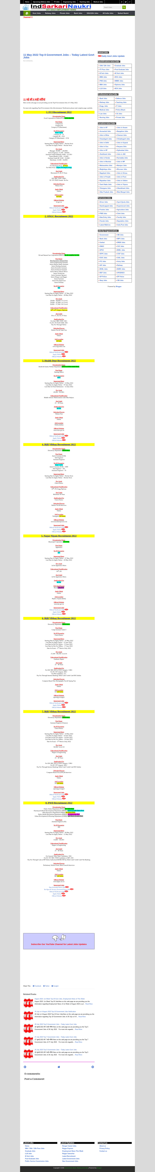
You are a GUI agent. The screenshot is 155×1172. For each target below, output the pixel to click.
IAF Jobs (103, 265)
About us (103, 1146)
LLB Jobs (28, 1153)
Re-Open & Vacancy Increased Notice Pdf (57, 889)
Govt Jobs (37, 13)
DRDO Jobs (121, 242)
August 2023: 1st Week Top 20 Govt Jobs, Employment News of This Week (60, 999)
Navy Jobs (103, 280)
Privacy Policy (105, 1148)
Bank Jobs (78, 13)
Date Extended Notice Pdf (57, 887)
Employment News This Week (72, 1151)
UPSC (102, 250)
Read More (89, 1004)
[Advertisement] (59, 35)
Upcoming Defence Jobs (41, 2)
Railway (120, 265)
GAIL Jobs (120, 258)
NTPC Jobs (104, 254)
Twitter (47, 986)
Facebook (37, 986)
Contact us (103, 1151)
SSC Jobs (120, 246)
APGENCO (120, 273)
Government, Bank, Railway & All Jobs (76, 1168)
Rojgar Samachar (68, 1153)
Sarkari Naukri (123, 13)
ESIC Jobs (103, 258)
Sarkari (102, 242)
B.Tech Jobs (29, 1156)
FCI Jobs (103, 261)
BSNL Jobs (104, 269)
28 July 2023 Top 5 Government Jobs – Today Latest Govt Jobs (56, 1024)
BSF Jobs (103, 273)
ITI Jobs (57, 2)
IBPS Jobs (120, 239)
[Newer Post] (25, 1066)
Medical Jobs (98, 2)
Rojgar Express (67, 1148)
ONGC (102, 246)
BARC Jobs (121, 269)
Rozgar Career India (69, 1146)
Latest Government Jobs (70, 1159)
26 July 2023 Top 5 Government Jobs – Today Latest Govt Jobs (56, 1050)
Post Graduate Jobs (32, 1159)
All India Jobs (108, 13)
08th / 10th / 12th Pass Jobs (34, 1148)
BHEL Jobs (121, 250)
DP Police (120, 276)
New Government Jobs (70, 1161)
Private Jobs (65, 13)
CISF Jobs (120, 254)
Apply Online (57, 529)
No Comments (27, 61)
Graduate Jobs (30, 1151)
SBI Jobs (120, 235)
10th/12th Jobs (92, 13)
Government (104, 235)
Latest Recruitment (68, 1156)
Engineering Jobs (69, 2)
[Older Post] (93, 1066)
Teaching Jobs (85, 2)
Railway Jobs (50, 13)
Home (27, 2)
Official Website (57, 532)
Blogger (118, 286)
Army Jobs (121, 261)
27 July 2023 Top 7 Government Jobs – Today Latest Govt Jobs (56, 1037)
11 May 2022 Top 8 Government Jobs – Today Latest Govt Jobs (58, 56)
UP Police (103, 276)
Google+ (56, 986)
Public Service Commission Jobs (37, 1161)
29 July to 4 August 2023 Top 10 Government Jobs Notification (55, 1011)
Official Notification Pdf (56, 527)
